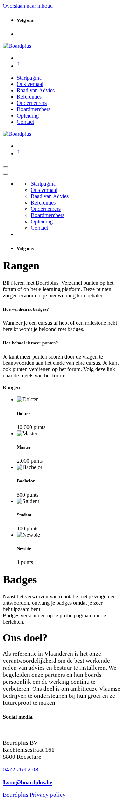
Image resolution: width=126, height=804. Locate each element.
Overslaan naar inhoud (28, 6)
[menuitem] (29, 78)
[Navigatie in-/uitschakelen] (5, 167)
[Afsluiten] (5, 174)
